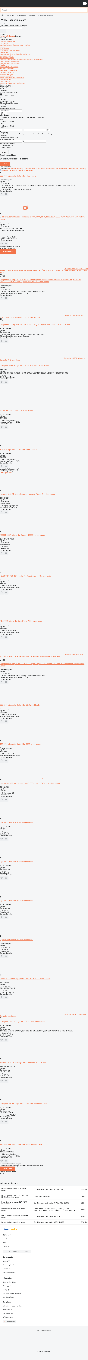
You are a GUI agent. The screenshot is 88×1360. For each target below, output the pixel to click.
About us (6, 1239)
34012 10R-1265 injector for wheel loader (16, 410)
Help (4, 1242)
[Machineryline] (2, 15)
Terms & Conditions (9, 1282)
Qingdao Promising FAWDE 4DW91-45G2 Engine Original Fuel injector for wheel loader (35, 325)
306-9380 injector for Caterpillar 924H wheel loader (20, 450)
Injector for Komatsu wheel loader (13, 1222)
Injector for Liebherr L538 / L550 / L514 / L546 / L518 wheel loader (15, 1196)
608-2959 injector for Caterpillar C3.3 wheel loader (20, 705)
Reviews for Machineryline (12, 1293)
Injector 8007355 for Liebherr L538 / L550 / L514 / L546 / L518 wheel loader (30, 783)
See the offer (7, 1169)
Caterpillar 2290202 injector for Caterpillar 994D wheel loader (24, 365)
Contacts (6, 1246)
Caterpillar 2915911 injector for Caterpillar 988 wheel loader (23, 1103)
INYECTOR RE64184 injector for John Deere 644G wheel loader (25, 576)
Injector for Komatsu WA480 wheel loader (16, 901)
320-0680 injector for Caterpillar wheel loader (18, 176)
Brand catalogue (8, 1297)
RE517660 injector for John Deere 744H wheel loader (21, 621)
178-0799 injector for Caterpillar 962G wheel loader (20, 744)
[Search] (85, 10)
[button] (85, 3)
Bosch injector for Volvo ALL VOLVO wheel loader (14, 1203)
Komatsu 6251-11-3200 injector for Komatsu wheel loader (23, 1063)
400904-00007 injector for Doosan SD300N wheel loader (22, 535)
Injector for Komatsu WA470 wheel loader (16, 822)
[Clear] (3, 31)
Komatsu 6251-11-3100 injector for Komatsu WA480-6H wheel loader (27, 494)
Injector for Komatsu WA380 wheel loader (16, 940)
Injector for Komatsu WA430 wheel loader (16, 861)
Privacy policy (7, 1286)
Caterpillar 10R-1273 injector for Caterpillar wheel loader (22, 1022)
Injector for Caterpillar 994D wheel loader (13, 1209)
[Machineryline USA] (15, 3)
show (4, 152)
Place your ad (8, 251)
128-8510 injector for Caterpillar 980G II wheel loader (21, 1144)
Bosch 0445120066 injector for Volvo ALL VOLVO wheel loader (25, 979)
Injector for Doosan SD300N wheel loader (13, 1189)
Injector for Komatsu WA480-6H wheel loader (14, 1216)
